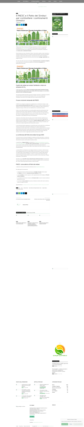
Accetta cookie (65, 424)
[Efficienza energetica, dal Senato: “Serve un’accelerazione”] (36, 385)
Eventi (55, 1)
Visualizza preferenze (78, 424)
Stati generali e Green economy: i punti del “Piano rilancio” (44, 391)
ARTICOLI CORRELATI (21, 212)
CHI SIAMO (32, 405)
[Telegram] (21, 25)
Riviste (60, 1)
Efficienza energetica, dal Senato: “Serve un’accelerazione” (44, 385)
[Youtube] (56, 408)
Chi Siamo (32, 416)
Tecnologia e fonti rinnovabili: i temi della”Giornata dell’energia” (44, 396)
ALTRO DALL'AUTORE (30, 212)
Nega (71, 424)
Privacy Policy (21, 426)
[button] (67, 1)
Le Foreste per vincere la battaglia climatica (23, 199)
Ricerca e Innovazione (42, 387)
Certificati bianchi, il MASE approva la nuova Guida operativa (26, 385)
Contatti (17, 426)
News (49, 1)
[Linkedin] (24, 25)
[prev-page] (16, 227)
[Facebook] (17, 25)
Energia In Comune (40, 426)
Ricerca (44, 1)
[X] (26, 25)
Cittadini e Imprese (35, 1)
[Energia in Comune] (42, 7)
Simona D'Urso (19, 22)
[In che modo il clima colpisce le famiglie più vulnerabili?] (44, 218)
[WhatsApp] (19, 25)
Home (19, 1)
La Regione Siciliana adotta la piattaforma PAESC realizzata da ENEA (35, 184)
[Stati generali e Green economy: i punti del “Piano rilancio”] (36, 391)
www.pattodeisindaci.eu (40, 166)
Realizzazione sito (51, 426)
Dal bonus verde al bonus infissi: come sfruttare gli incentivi (42, 200)
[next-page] (18, 227)
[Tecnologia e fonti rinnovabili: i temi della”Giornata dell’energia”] (36, 396)
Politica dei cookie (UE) (27, 426)
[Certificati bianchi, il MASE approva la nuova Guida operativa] (21, 218)
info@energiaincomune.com (37, 422)
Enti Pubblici (25, 1)
